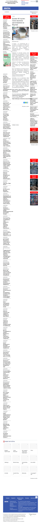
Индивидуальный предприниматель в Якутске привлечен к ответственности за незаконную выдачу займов (7, 200)
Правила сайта (20, 498)
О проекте (13, 498)
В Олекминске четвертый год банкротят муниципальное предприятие (6, 282)
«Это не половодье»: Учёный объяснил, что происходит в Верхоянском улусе (33, 75)
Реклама (27, 498)
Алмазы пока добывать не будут (33, 95)
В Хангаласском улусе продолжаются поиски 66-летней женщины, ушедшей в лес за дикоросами (7, 46)
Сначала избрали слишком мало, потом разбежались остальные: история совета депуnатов (7, 375)
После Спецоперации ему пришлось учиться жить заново (6, 304)
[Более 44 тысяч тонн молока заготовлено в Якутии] (20, 33)
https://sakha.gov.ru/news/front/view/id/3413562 (22, 98)
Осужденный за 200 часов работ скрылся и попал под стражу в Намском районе (6, 35)
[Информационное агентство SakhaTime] (7, 8)
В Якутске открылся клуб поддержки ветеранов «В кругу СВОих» (6, 314)
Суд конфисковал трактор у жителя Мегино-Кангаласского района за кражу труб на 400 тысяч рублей (7, 154)
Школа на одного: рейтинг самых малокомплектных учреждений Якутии (34, 109)
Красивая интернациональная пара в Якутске (34, 115)
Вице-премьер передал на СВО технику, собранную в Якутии (6, 427)
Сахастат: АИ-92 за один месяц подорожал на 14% (7, 234)
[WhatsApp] (25, 102)
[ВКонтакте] (24, 102)
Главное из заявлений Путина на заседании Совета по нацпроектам (7, 323)
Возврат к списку (15, 124)
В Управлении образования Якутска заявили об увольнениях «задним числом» (7, 385)
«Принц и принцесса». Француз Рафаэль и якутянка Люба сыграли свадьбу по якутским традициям (34, 122)
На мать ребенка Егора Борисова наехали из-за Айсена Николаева (11, 2)
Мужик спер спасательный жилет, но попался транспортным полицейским (7, 273)
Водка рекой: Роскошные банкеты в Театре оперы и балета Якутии (33, 67)
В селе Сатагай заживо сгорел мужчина (6, 264)
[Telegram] (27, 102)
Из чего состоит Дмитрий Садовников (6, 190)
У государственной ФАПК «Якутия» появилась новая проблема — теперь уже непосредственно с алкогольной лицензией (6, 254)
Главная (7, 498)
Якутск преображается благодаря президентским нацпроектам (6, 345)
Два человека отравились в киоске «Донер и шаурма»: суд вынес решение (6, 242)
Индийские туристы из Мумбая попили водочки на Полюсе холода (33, 89)
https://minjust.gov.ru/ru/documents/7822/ (10, 520)
